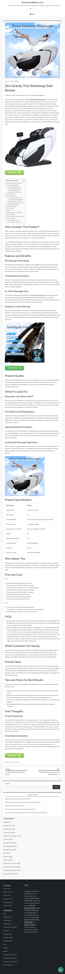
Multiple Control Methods (15, 192)
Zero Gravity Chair (33, 932)
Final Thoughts (11, 218)
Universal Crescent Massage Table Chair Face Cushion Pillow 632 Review (26, 813)
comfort (32, 893)
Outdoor (30, 912)
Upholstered (27, 929)
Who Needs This (11, 207)
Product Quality (11, 194)
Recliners (6, 856)
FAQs (8, 211)
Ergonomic (26, 898)
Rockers (5, 860)
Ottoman (26, 912)
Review (28, 921)
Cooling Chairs (7, 826)
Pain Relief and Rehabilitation (16, 199)
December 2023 (8, 899)
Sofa (34, 927)
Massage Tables (7, 850)
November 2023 (8, 902)
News (5, 853)
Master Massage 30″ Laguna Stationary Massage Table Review (23, 802)
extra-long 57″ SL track (37, 295)
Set (29, 927)
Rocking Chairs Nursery (10, 867)
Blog (6, 762)
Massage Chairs (14, 762)
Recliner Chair (34, 920)
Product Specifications (12, 205)
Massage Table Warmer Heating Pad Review (17, 799)
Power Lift (36, 915)
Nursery (30, 910)
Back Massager (27, 891)
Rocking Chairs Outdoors (10, 870)
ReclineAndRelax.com (32, 2)
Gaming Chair (28, 901)
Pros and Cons (10, 209)
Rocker (33, 922)
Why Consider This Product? (14, 183)
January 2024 (7, 895)
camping (33, 891)
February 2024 (7, 892)
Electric (34, 896)
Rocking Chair (29, 924)
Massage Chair (29, 908)
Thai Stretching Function (15, 188)
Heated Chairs (7, 832)
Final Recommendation (15, 222)
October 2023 (7, 906)
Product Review (35, 917)
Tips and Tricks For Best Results (16, 216)
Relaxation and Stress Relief (16, 197)
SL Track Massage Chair (14, 190)
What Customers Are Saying (14, 212)
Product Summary (14, 220)
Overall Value (11, 214)
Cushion (26, 896)
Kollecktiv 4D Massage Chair (38, 99)
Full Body (31, 898)
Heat (28, 903)
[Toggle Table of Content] (23, 180)
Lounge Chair (26, 905)
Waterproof (32, 929)
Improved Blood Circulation (15, 201)
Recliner (27, 920)
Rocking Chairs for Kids (10, 863)
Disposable (30, 896)
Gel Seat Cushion (36, 900)
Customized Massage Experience (17, 203)
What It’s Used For (12, 196)
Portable (31, 915)
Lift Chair (37, 903)
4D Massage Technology (15, 187)
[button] (32, 14)
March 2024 (6, 889)
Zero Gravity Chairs (8, 874)
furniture (36, 898)
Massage (32, 905)
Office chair (35, 910)
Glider (25, 903)
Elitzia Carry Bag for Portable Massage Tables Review (20, 809)
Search (7, 784)
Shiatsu (31, 927)
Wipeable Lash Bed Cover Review (14, 806)
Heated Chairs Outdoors (10, 836)
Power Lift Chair (27, 917)
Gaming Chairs (7, 829)
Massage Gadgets (8, 846)
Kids (34, 903)
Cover (35, 893)
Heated (30, 903)
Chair (29, 893)
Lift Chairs (6, 839)
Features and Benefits (12, 185)
